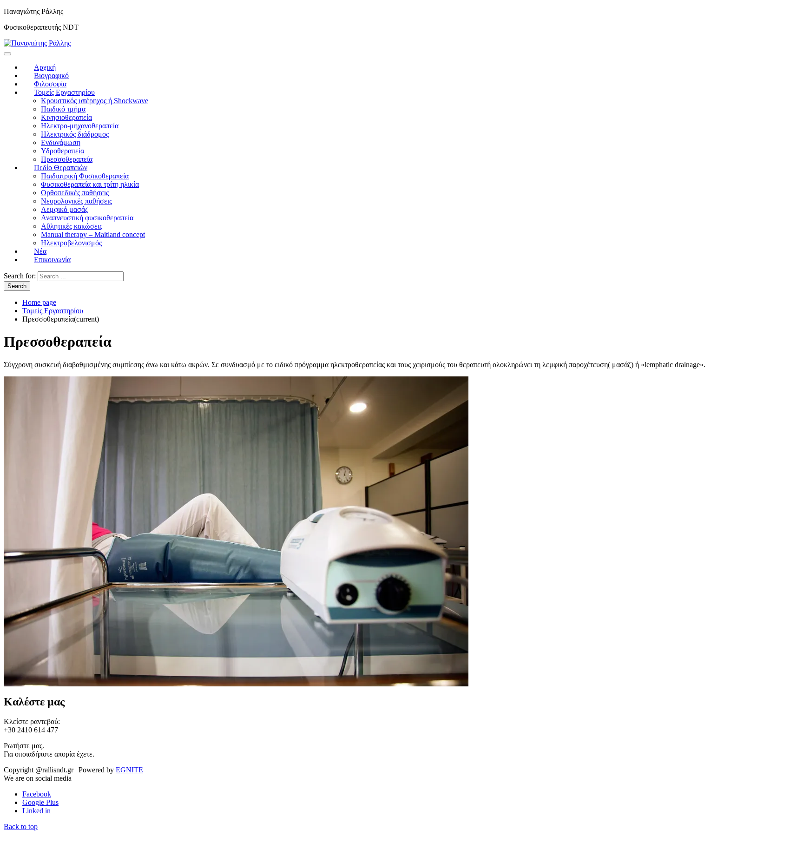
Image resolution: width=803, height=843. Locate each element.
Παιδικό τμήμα (63, 109)
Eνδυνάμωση (60, 142)
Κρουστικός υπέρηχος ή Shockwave (94, 101)
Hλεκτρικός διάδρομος (75, 134)
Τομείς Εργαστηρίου (64, 92)
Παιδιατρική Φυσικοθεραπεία (85, 176)
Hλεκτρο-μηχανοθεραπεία (79, 126)
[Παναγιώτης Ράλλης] (37, 43)
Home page (39, 302)
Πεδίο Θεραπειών (60, 167)
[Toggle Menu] (7, 54)
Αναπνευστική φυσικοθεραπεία (87, 218)
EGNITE (129, 770)
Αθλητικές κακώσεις (71, 226)
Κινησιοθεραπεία (66, 117)
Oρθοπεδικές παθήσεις (75, 193)
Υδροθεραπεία (62, 151)
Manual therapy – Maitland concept (93, 234)
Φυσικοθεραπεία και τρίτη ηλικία (90, 184)
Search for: (20, 276)
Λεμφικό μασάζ (64, 209)
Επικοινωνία (52, 259)
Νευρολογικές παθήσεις (76, 201)
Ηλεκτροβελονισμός (71, 243)
